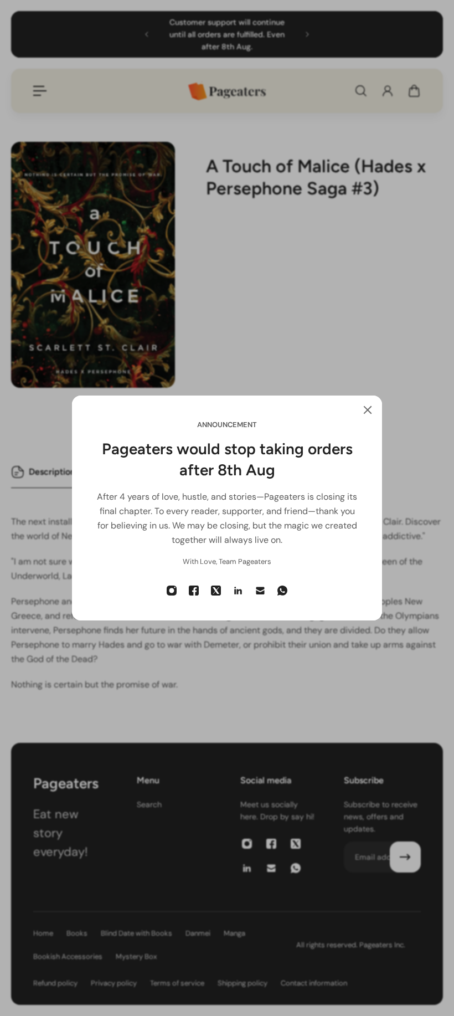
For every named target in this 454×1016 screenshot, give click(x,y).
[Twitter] (215, 590)
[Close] (368, 410)
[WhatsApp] (282, 590)
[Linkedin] (238, 590)
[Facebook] (193, 590)
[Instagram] (171, 590)
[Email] (260, 590)
